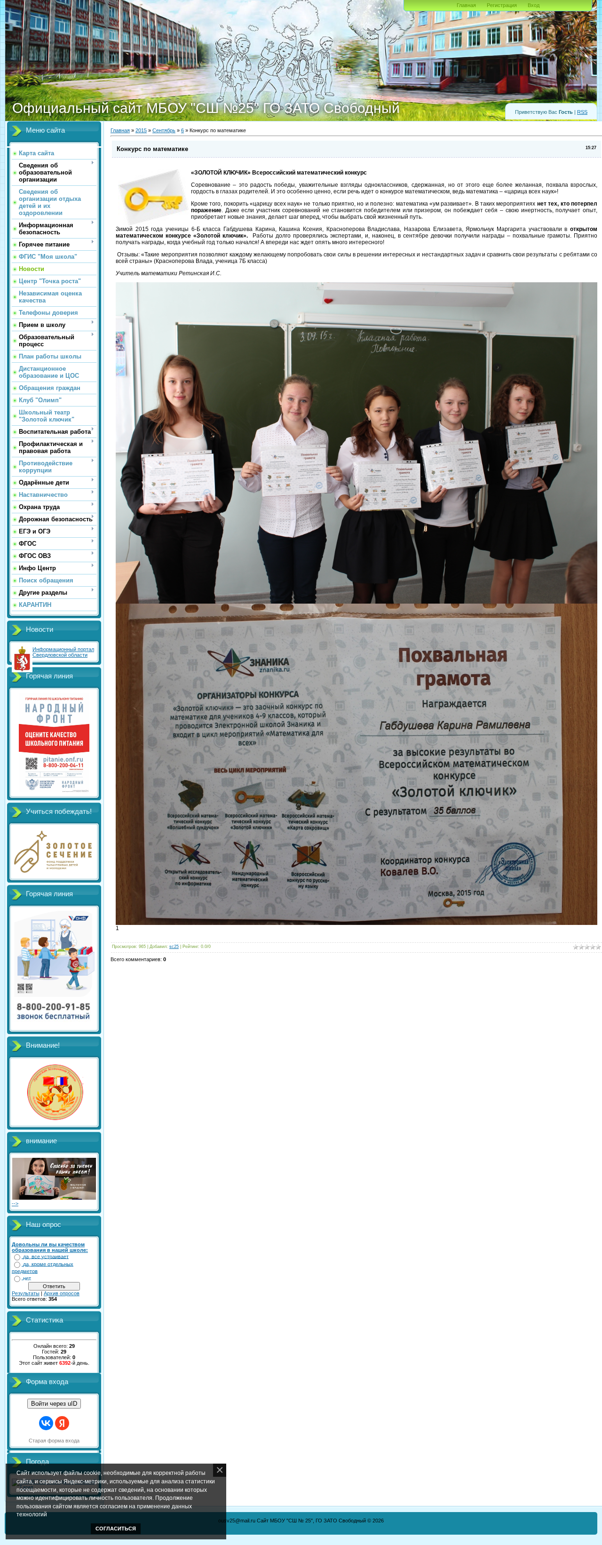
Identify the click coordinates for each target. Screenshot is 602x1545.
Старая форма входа (54, 1440)
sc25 (174, 946)
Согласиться (115, 1528)
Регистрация (502, 5)
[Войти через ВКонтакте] (46, 1423)
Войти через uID (54, 1403)
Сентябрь (163, 130)
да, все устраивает (46, 1256)
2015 (141, 130)
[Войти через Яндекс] (62, 1423)
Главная (466, 5)
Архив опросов (61, 1293)
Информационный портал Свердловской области (63, 652)
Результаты (26, 1293)
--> (15, 1203)
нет (27, 1278)
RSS (582, 112)
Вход (533, 5)
